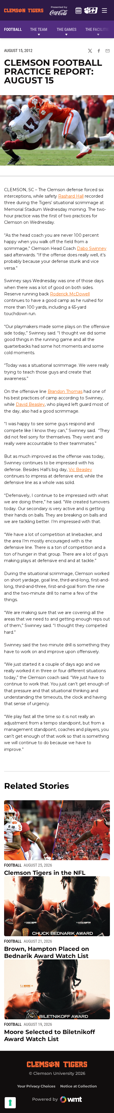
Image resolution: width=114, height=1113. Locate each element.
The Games (66, 29)
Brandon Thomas (65, 391)
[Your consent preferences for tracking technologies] (10, 1102)
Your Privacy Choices (36, 1086)
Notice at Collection (78, 1086)
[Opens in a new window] (91, 10)
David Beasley (30, 404)
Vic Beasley (80, 469)
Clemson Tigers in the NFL (44, 872)
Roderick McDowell (70, 294)
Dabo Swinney (91, 248)
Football (13, 865)
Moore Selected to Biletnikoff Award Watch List (49, 1035)
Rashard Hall (71, 196)
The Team (38, 29)
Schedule (78, 10)
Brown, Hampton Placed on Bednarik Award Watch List (46, 952)
